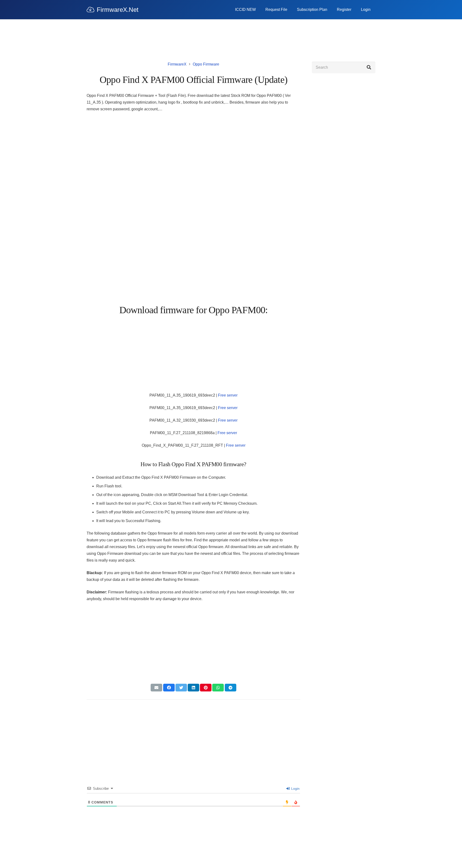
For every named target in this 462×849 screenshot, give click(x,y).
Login (295, 788)
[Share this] (169, 687)
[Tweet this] (181, 687)
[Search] (369, 67)
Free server (227, 395)
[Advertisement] (193, 152)
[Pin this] (206, 687)
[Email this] (156, 687)
